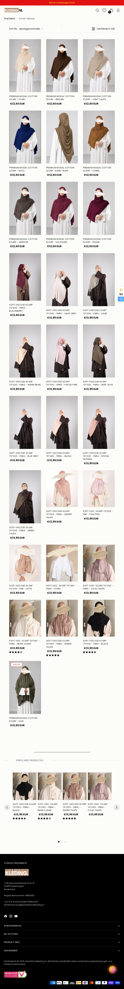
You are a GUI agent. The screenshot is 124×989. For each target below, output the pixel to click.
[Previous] (7, 807)
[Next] (117, 807)
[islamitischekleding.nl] (13, 10)
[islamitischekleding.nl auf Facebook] (6, 917)
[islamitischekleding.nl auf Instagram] (11, 917)
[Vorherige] (39, 2)
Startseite (9, 18)
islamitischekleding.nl (36, 961)
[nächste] (84, 2)
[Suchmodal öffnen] (97, 10)
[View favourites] (104, 10)
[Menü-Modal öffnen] (118, 10)
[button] (15, 652)
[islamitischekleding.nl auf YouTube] (16, 917)
